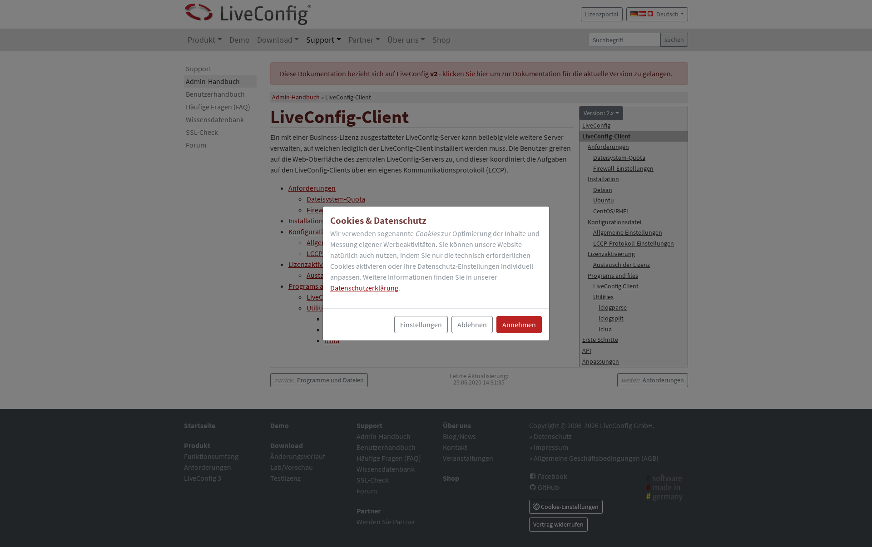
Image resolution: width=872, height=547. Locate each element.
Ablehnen (472, 324)
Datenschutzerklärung (364, 287)
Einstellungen (421, 324)
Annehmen (519, 324)
